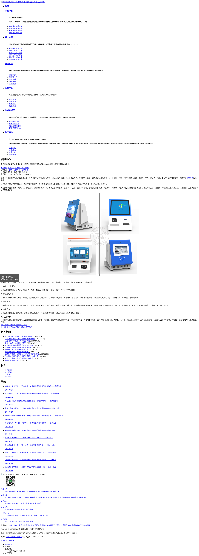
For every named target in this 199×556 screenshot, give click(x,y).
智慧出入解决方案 (15, 53)
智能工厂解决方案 (15, 51)
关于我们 (9, 132)
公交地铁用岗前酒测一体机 (17, 325)
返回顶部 (8, 553)
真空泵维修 (42, 525)
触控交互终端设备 (15, 33)
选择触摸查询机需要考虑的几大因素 (18, 347)
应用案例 (9, 64)
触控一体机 (13, 525)
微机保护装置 (33, 525)
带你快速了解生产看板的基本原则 (19, 327)
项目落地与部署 (15, 126)
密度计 (63, 525)
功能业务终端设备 (15, 26)
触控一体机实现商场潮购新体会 (16, 349)
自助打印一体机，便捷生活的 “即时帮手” (20, 339)
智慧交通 (12, 79)
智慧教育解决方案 (15, 59)
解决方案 (9, 37)
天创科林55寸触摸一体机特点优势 (17, 341)
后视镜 (58, 525)
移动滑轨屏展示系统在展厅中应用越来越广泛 (21, 356)
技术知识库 (10, 110)
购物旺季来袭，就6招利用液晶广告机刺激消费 (22, 354)
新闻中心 (9, 88)
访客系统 (190, 178)
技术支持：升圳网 (7, 540)
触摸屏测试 (51, 525)
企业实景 (12, 148)
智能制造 (12, 75)
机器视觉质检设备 (15, 31)
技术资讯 (12, 104)
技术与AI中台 (14, 124)
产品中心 (9, 11)
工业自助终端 (85, 525)
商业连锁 (12, 81)
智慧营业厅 (13, 77)
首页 (7, 6)
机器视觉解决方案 (15, 48)
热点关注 (12, 106)
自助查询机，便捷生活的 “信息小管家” (19, 336)
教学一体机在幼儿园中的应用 (16, 343)
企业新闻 (12, 101)
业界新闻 (12, 99)
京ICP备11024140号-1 (14, 537)
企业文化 (12, 152)
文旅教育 (12, 84)
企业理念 (12, 150)
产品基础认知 (14, 121)
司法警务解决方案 (15, 57)
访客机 (68, 525)
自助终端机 (76, 525)
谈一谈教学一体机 (11, 360)
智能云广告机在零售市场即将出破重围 (19, 358)
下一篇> (4, 327)
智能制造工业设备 (15, 28)
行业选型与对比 (15, 128)
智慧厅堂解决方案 (15, 55)
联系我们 (12, 154)
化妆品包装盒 (22, 525)
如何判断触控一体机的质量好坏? (17, 352)
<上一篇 (4, 325)
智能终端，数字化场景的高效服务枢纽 (19, 345)
